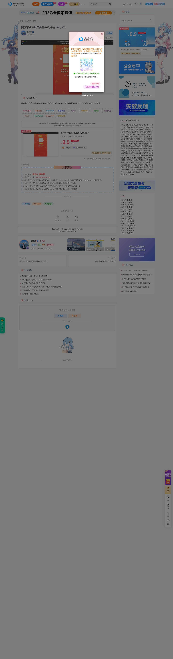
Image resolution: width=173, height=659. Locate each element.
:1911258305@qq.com (89, 53)
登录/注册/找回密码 (92, 87)
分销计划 (95, 83)
